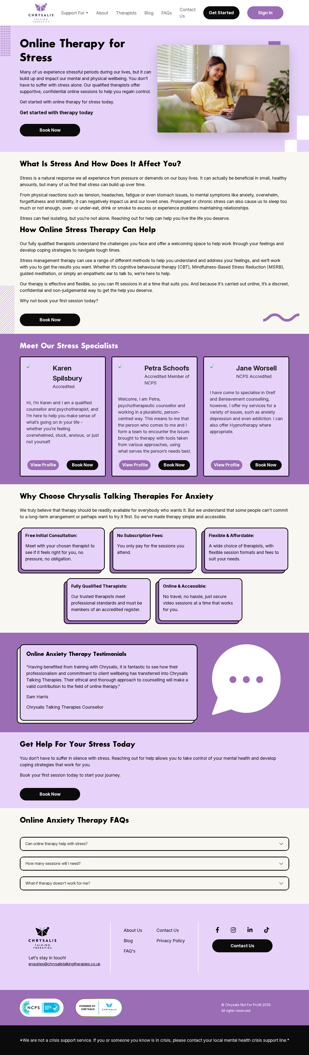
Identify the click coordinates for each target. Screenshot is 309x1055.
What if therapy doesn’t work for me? (57, 883)
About (102, 12)
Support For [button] (73, 12)
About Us (133, 930)
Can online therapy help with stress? (56, 843)
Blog (149, 12)
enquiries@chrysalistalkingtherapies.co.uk (64, 963)
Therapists (126, 12)
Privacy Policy (170, 940)
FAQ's (129, 951)
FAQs (166, 12)
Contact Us (188, 13)
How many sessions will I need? (53, 863)
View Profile (43, 464)
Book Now (50, 130)
